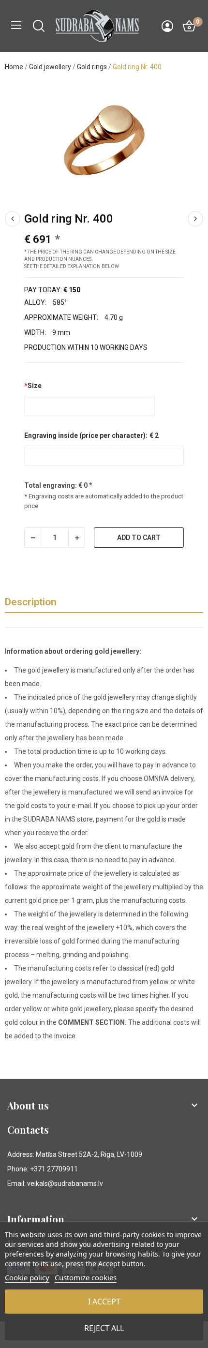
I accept (104, 1301)
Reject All (104, 1328)
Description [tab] (31, 602)
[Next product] (195, 218)
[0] (189, 26)
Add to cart (139, 537)
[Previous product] (12, 218)
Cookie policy (27, 1277)
